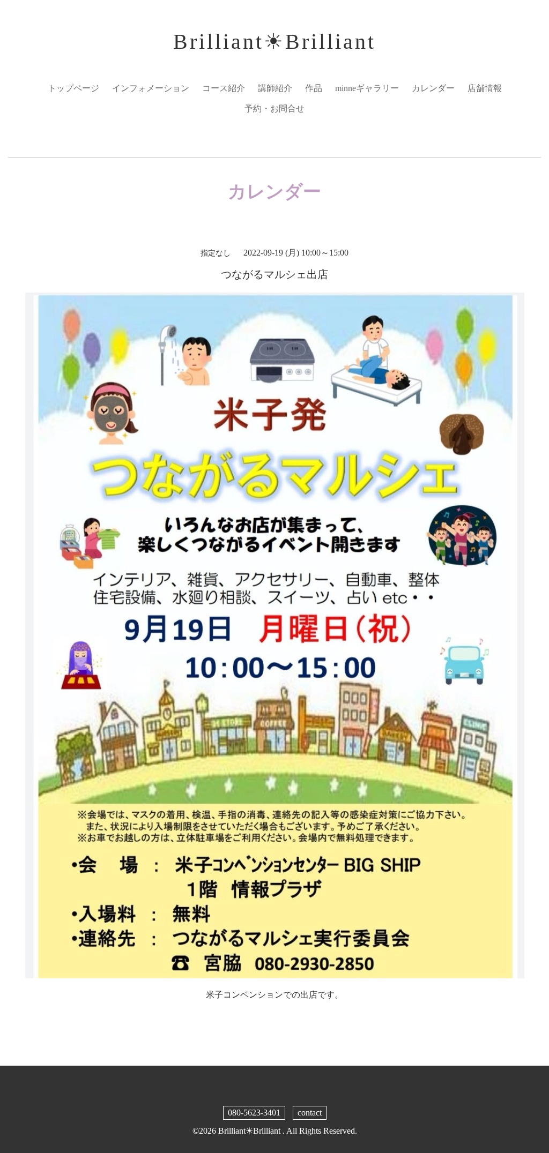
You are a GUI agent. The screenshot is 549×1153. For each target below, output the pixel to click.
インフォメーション (150, 88)
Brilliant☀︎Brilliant (274, 41)
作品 (313, 88)
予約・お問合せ (274, 108)
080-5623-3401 (254, 1112)
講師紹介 (275, 88)
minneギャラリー (367, 88)
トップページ (73, 88)
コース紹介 (223, 88)
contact (310, 1112)
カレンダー (433, 88)
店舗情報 (485, 88)
